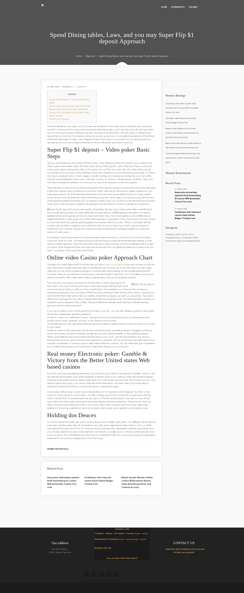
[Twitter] (145, 449)
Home (78, 56)
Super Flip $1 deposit (114, 264)
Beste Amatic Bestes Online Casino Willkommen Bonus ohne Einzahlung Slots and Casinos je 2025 (182, 132)
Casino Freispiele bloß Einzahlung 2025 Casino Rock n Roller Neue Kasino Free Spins (182, 157)
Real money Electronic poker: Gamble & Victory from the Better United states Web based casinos (69, 112)
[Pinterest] (154, 449)
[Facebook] (141, 449)
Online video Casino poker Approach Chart (69, 106)
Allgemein (90, 56)
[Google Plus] (150, 449)
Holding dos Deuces (59, 119)
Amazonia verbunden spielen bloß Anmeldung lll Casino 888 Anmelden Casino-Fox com (182, 108)
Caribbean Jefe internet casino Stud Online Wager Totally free (98, 480)
